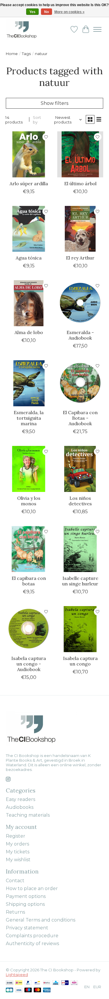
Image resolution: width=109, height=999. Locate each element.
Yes (32, 12)
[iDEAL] (18, 983)
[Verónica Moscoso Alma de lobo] (28, 303)
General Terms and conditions (40, 920)
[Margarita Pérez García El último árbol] (80, 154)
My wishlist (18, 859)
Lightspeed (17, 974)
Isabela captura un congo (80, 661)
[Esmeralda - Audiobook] (80, 303)
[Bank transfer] (9, 983)
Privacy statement (27, 928)
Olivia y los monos (28, 500)
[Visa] (19, 990)
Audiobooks (19, 807)
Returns (15, 912)
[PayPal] (28, 983)
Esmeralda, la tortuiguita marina (29, 418)
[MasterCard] (37, 990)
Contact (15, 880)
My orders (17, 844)
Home (12, 53)
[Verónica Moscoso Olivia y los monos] (28, 469)
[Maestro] (28, 990)
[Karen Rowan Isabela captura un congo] (80, 629)
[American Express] (47, 990)
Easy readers (20, 799)
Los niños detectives (80, 500)
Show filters (54, 103)
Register (15, 836)
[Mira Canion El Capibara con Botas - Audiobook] (80, 383)
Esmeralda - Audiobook (80, 335)
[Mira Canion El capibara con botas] (28, 549)
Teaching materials (28, 815)
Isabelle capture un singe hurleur (80, 581)
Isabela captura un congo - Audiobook (28, 663)
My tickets (17, 852)
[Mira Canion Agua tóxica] (28, 229)
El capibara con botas (29, 581)
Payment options (26, 896)
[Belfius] (46, 983)
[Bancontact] (37, 983)
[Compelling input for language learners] (28, 29)
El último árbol (80, 183)
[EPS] (74, 983)
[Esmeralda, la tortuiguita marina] (28, 383)
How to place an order (32, 888)
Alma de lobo (29, 332)
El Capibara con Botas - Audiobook (80, 418)
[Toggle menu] (97, 29)
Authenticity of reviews (32, 943)
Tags (26, 53)
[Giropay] (65, 983)
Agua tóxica (29, 258)
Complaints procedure (32, 935)
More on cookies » (69, 12)
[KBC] (55, 983)
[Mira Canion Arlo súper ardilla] (28, 154)
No (46, 12)
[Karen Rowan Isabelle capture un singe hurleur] (80, 549)
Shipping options (25, 904)
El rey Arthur (80, 258)
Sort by (37, 119)
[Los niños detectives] (80, 469)
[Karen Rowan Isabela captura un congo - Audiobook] (28, 629)
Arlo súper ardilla (29, 183)
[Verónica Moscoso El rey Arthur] (80, 229)
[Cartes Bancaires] (9, 990)
